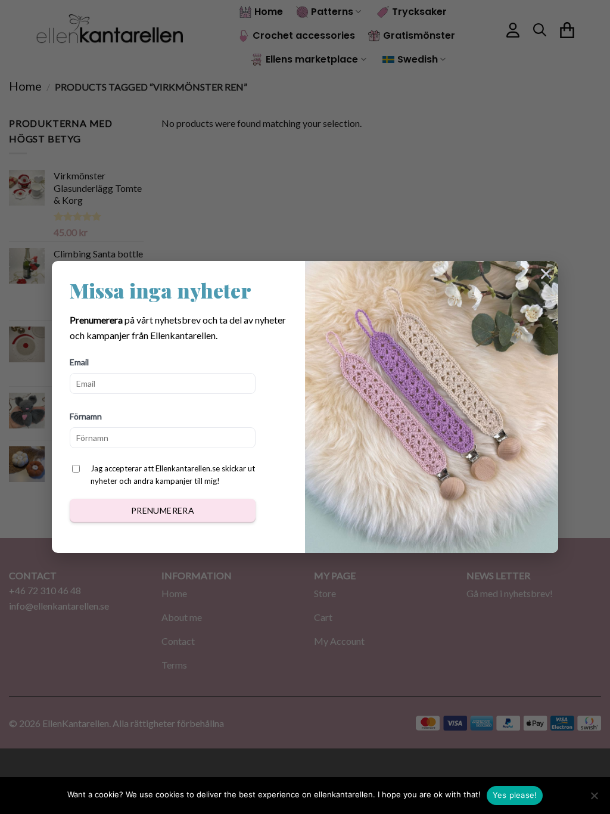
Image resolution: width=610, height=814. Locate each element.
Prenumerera (163, 510)
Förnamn (86, 416)
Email (79, 362)
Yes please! (515, 795)
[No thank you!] (594, 799)
